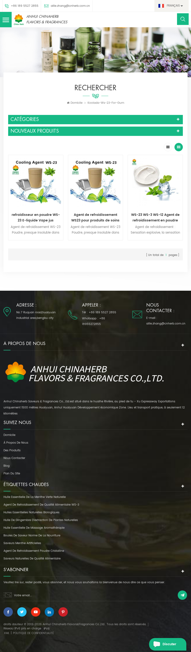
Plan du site (11, 473)
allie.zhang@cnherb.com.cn (70, 6)
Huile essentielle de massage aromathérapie (34, 528)
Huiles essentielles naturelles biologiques (31, 512)
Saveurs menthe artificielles (22, 543)
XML (6, 633)
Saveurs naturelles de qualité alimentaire (32, 558)
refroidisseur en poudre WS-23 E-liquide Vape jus (36, 217)
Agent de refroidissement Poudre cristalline (33, 551)
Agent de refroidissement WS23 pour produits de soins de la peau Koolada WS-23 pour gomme (95, 217)
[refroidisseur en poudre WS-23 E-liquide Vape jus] (35, 182)
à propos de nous (15, 443)
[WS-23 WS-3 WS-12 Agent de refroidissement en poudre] (155, 182)
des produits (11, 450)
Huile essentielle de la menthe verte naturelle (34, 497)
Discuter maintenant (172, 646)
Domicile (76, 103)
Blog (6, 466)
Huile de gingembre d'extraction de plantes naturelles (40, 520)
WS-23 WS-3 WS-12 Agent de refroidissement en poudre (155, 217)
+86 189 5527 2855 (24, 6)
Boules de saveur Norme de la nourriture (31, 535)
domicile (9, 435)
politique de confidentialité (33, 633)
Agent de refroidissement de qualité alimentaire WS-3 (41, 505)
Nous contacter (14, 458)
